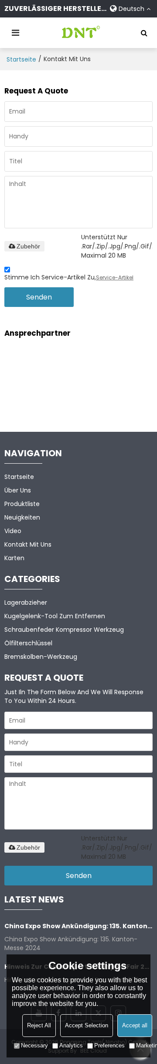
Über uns (17, 490)
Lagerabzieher (25, 602)
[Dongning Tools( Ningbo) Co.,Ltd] (80, 33)
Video (12, 531)
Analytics (71, 1045)
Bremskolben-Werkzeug (40, 656)
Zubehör (28, 246)
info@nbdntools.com (52, 381)
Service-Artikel (114, 277)
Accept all (134, 1025)
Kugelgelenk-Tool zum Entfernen (54, 616)
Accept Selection (86, 1025)
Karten (14, 558)
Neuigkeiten (22, 517)
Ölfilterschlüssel (28, 643)
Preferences (109, 1045)
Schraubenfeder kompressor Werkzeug (64, 629)
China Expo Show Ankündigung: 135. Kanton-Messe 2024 (78, 926)
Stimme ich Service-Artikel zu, (68, 277)
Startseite (21, 59)
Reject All (39, 1025)
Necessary (34, 1045)
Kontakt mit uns (27, 544)
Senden (39, 297)
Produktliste (22, 503)
